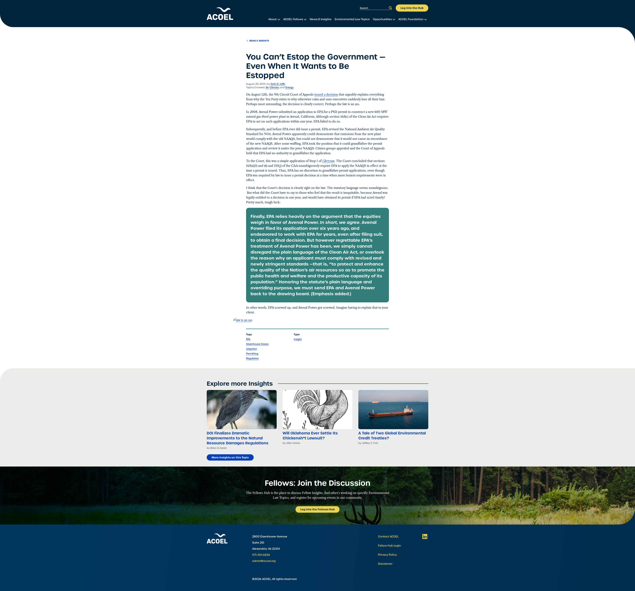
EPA (248, 339)
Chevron (328, 161)
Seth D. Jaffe (278, 83)
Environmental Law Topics (352, 19)
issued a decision (326, 94)
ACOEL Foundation (410, 19)
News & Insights (320, 19)
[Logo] (220, 13)
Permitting (252, 353)
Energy (289, 87)
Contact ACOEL (388, 536)
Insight (298, 339)
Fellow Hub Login (389, 545)
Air (267, 87)
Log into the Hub (412, 8)
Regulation (252, 358)
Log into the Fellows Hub (317, 509)
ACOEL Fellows (293, 19)
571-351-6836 (261, 555)
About (272, 19)
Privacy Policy (387, 554)
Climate (274, 87)
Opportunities (382, 19)
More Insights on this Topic (230, 457)
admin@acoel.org (264, 561)
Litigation (251, 348)
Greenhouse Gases (257, 344)
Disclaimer (385, 564)
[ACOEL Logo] (217, 538)
